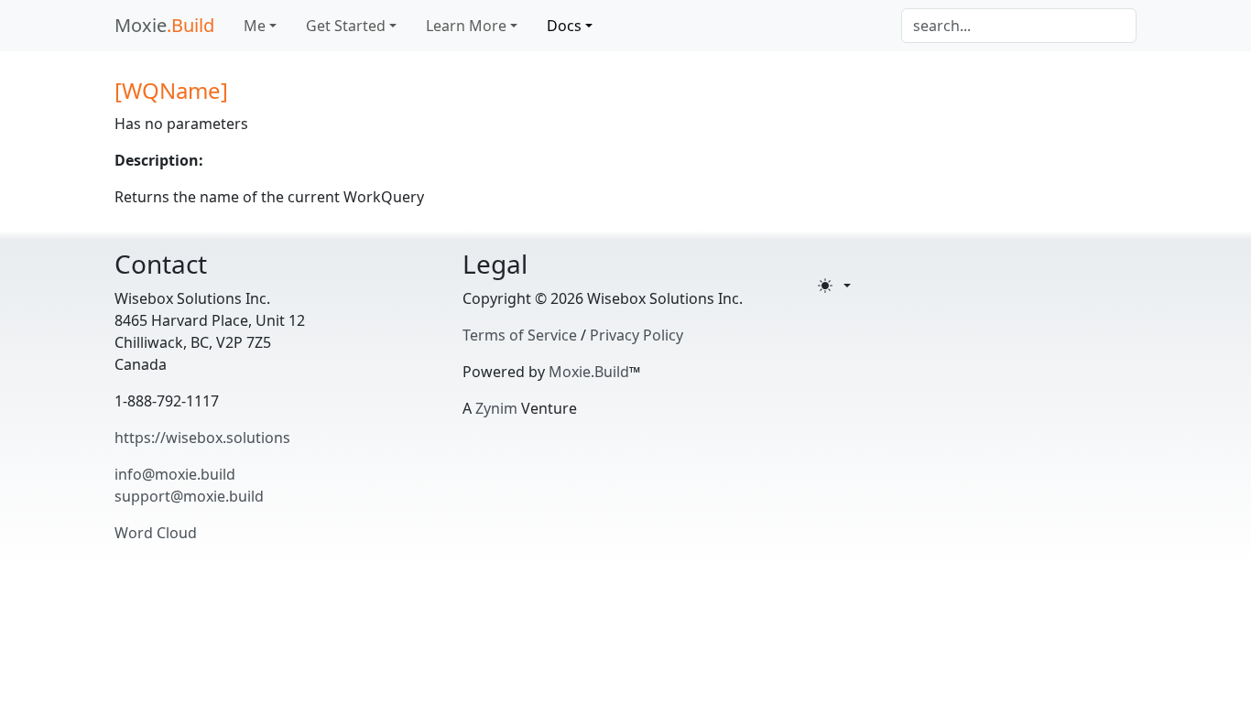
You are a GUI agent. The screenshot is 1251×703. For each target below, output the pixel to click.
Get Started (346, 26)
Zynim (496, 408)
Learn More (466, 26)
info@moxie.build (174, 474)
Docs (564, 26)
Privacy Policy (636, 335)
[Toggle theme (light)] (834, 286)
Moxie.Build (589, 372)
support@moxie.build (189, 496)
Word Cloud (155, 533)
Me (255, 26)
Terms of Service (519, 335)
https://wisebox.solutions (202, 437)
